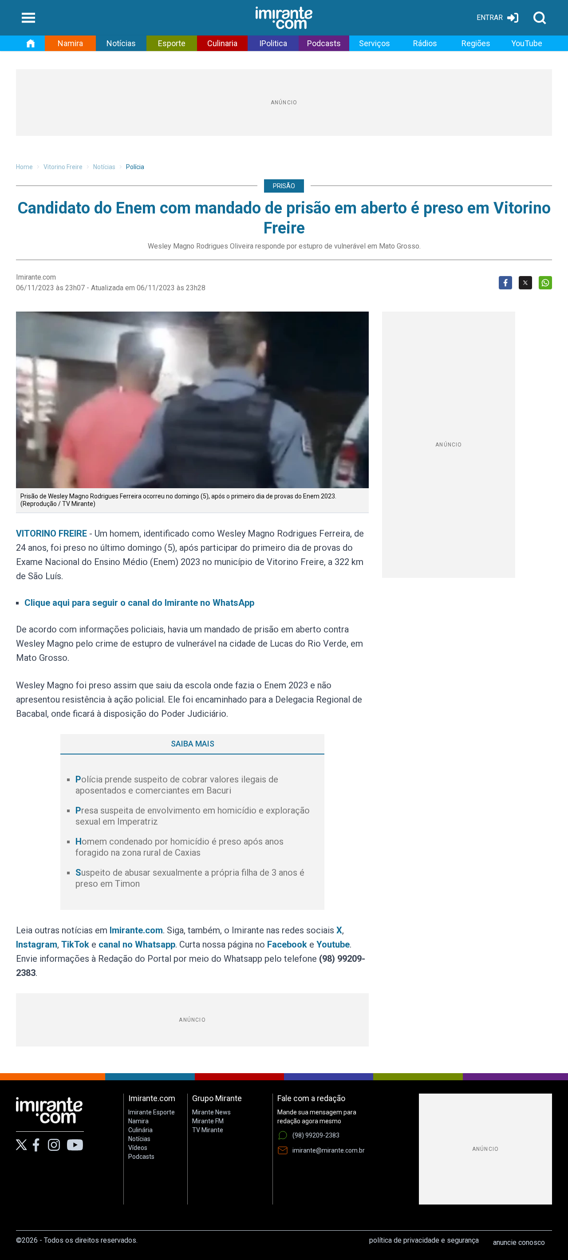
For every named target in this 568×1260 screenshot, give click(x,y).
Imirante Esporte (151, 1112)
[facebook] (36, 1145)
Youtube (333, 944)
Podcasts (324, 43)
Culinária (140, 1130)
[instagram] (54, 1145)
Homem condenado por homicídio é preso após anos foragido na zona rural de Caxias (179, 847)
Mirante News (211, 1112)
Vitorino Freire (63, 166)
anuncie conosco (519, 1242)
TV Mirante (207, 1130)
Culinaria (222, 43)
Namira (70, 43)
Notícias (121, 43)
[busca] (539, 17)
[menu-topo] (28, 17)
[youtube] (75, 1145)
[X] (21, 1144)
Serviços (374, 43)
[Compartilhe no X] (525, 282)
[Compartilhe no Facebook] (505, 282)
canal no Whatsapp (137, 944)
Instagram (36, 944)
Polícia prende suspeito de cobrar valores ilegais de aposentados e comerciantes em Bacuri (176, 785)
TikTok (75, 944)
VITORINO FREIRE (51, 533)
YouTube (526, 43)
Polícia (135, 166)
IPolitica (273, 43)
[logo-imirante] (284, 18)
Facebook (287, 944)
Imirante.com (136, 930)
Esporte (171, 43)
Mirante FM (208, 1121)
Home (24, 166)
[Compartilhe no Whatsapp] (545, 282)
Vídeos (137, 1147)
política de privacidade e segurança (424, 1240)
